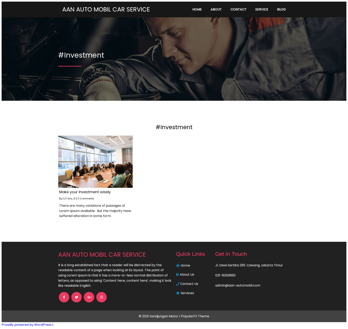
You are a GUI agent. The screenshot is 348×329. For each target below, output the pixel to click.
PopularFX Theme (195, 316)
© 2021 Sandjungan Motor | (160, 316)
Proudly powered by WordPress (27, 324)
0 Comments (86, 198)
